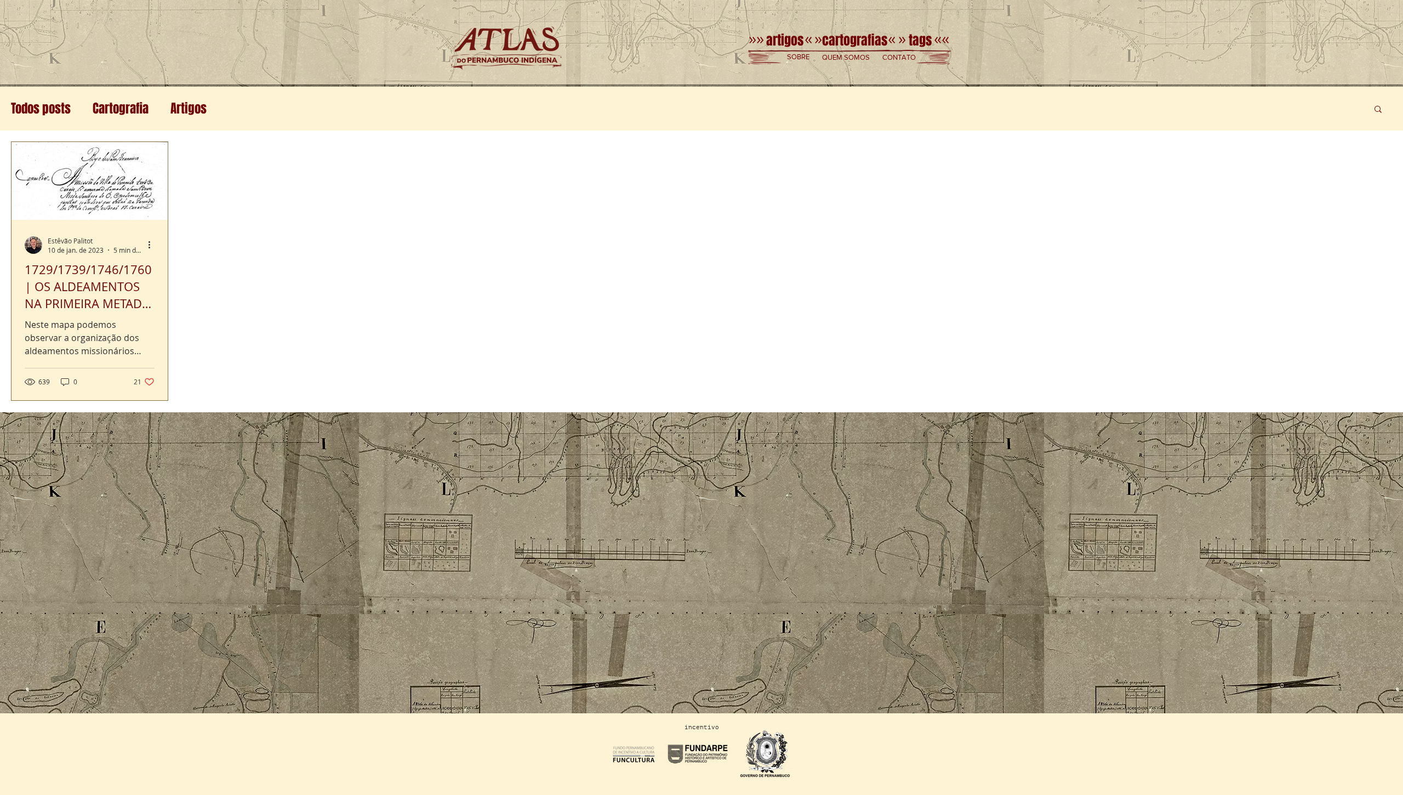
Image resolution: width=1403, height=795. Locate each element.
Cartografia (121, 108)
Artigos (188, 108)
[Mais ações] (152, 245)
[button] (798, 57)
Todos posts (41, 108)
